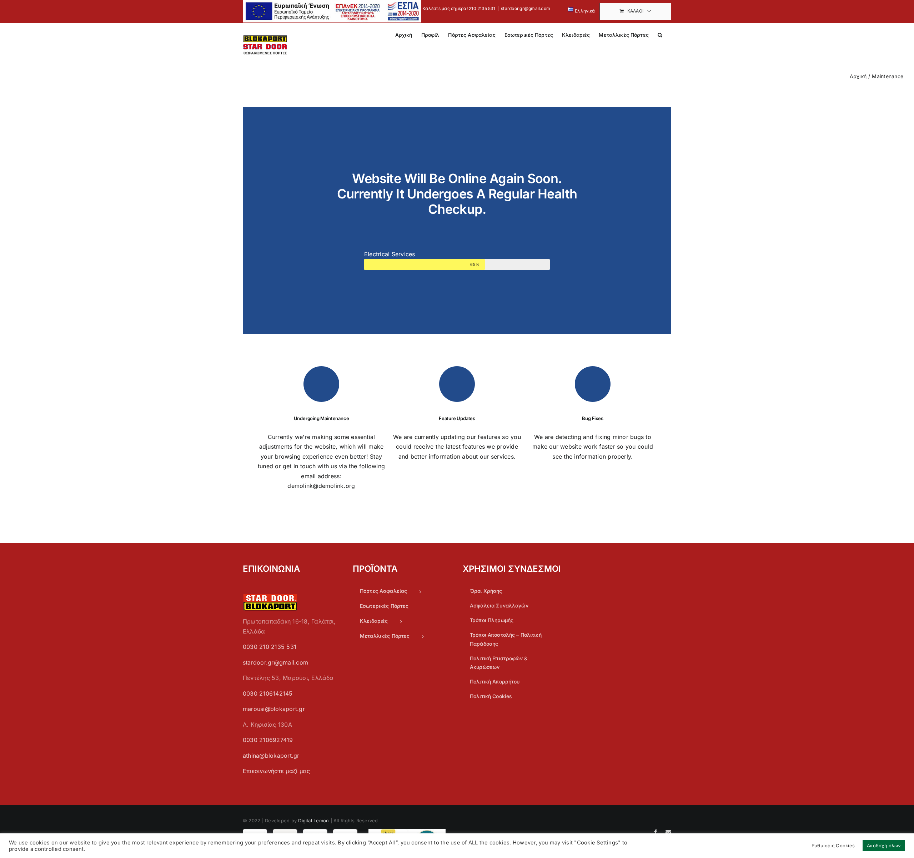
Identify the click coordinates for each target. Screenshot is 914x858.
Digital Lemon (313, 820)
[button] (660, 34)
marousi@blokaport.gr (274, 708)
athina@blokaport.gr (271, 755)
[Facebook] (655, 832)
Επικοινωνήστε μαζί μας (276, 770)
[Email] (668, 832)
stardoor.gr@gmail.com (525, 8)
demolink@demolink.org (321, 485)
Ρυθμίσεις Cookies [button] (833, 845)
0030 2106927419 (268, 739)
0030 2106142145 (268, 693)
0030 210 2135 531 (269, 646)
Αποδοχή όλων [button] (884, 845)
